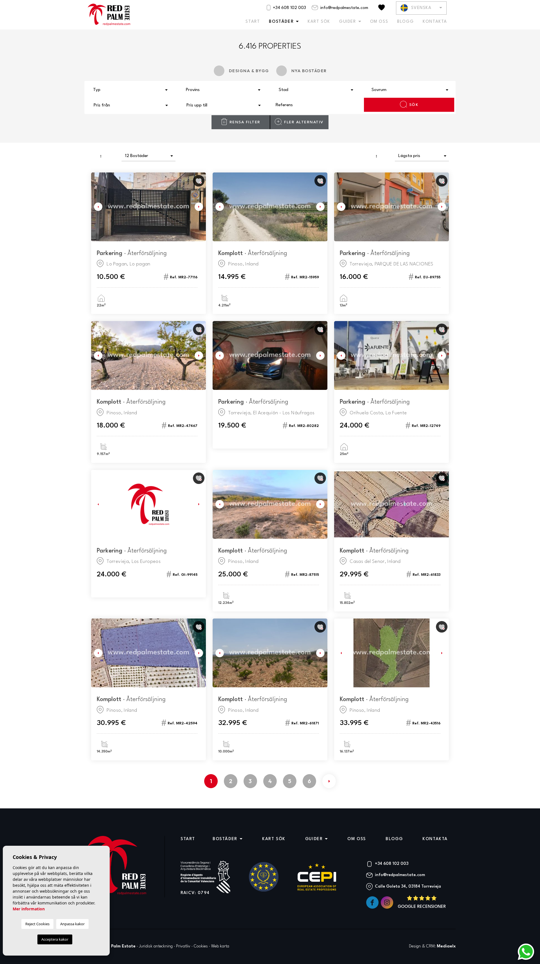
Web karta (220, 946)
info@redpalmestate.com (343, 8)
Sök (413, 105)
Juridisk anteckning (156, 946)
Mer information (29, 908)
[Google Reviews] (422, 903)
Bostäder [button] (281, 22)
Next (200, 206)
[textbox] (132, 90)
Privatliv (183, 946)
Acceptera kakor (54, 939)
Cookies (201, 946)
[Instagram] (387, 903)
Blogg (405, 22)
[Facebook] (373, 903)
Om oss (379, 22)
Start (253, 22)
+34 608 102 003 (289, 8)
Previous (96, 206)
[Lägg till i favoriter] (198, 181)
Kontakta (435, 22)
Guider (347, 22)
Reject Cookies (37, 923)
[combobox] (130, 89)
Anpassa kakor (72, 923)
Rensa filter (245, 122)
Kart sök (319, 22)
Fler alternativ (304, 122)
